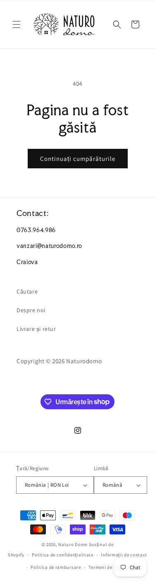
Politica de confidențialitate (62, 555)
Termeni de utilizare (110, 567)
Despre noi (31, 310)
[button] (16, 24)
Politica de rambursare (56, 567)
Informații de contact (124, 555)
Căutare (27, 291)
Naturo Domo (73, 544)
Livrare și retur (36, 329)
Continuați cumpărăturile (77, 159)
